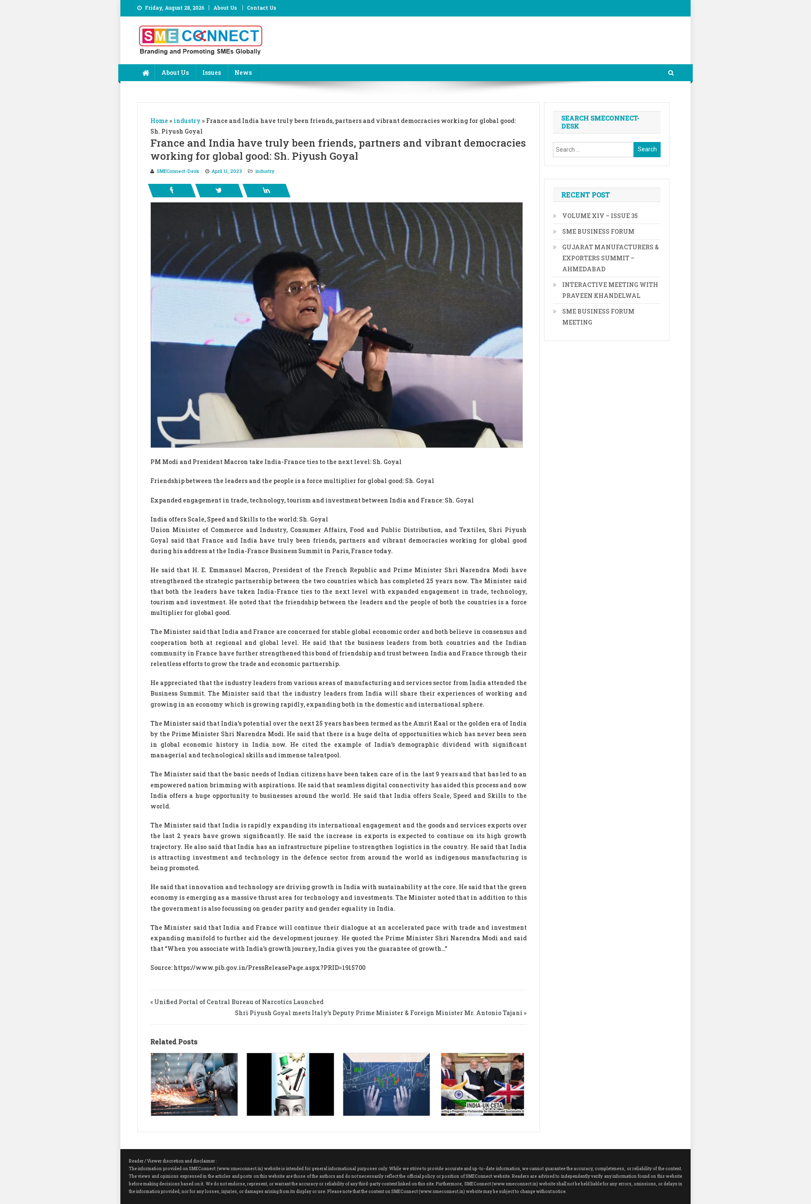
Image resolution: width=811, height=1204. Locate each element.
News (243, 72)
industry (265, 171)
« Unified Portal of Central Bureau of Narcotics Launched (237, 1002)
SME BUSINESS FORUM (598, 231)
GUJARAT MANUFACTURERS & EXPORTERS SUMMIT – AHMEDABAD (610, 258)
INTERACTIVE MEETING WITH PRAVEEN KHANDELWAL (610, 290)
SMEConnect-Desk (178, 171)
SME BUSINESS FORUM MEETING (598, 316)
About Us (225, 7)
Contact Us (261, 7)
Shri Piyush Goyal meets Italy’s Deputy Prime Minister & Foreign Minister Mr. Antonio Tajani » (381, 1013)
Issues (211, 72)
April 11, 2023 (227, 171)
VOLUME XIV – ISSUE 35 (600, 216)
